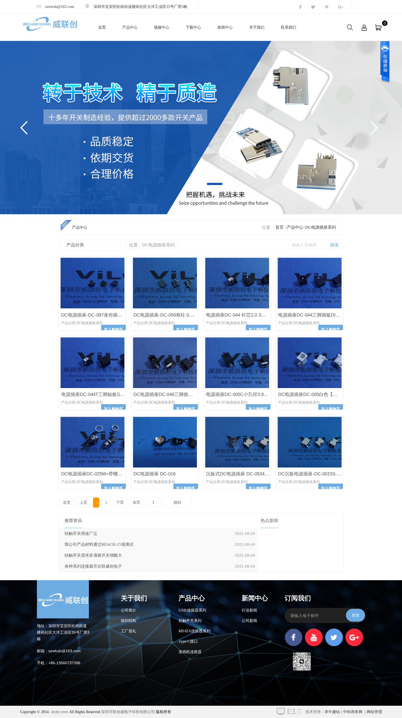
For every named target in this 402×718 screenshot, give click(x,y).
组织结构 (128, 621)
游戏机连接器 (190, 652)
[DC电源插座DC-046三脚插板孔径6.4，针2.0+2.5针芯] (178, 387)
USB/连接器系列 (192, 610)
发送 (355, 615)
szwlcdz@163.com (59, 7)
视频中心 (161, 27)
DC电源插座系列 (320, 227)
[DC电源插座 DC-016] (178, 466)
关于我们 (256, 27)
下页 (120, 502)
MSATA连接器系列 (194, 631)
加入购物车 (113, 329)
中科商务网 (352, 712)
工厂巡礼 (128, 631)
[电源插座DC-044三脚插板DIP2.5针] (323, 307)
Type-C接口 (188, 641)
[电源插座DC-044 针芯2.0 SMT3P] (251, 307)
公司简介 (128, 610)
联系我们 (288, 27)
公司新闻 (249, 621)
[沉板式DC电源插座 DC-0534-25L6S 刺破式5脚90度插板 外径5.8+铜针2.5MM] (249, 466)
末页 (136, 502)
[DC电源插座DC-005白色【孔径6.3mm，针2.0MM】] (324, 387)
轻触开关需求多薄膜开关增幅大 (93, 555)
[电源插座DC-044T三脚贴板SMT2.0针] (107, 387)
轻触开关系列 (190, 621)
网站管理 (374, 712)
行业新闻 (249, 610)
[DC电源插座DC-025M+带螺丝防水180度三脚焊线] (109, 466)
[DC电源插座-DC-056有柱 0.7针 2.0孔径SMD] (179, 307)
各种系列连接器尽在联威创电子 (93, 566)
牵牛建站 (332, 712)
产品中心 (130, 27)
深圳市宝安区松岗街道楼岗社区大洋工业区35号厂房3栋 (140, 7)
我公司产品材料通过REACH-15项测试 (99, 544)
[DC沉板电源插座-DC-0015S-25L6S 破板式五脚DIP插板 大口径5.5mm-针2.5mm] (323, 466)
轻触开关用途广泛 (81, 533)
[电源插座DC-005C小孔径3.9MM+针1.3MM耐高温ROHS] (251, 387)
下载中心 (193, 27)
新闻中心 (225, 27)
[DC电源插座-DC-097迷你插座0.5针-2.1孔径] (106, 307)
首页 (102, 27)
